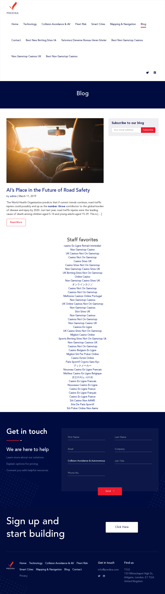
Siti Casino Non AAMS (82, 400)
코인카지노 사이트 (82, 377)
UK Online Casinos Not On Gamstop (82, 304)
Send (109, 491)
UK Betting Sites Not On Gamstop (82, 273)
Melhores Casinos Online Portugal (82, 296)
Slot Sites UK (82, 311)
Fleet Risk (81, 24)
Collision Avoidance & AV (56, 24)
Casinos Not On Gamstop (82, 292)
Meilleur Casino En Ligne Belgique (82, 373)
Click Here (122, 527)
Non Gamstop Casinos (82, 300)
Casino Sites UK (83, 261)
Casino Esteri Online (82, 358)
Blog (143, 24)
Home (14, 24)
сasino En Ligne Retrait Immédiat (82, 246)
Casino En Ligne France (82, 389)
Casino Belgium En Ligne (82, 350)
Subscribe (148, 130)
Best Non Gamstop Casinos (127, 40)
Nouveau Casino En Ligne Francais (82, 369)
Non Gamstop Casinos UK (26, 56)
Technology (30, 24)
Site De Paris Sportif (82, 404)
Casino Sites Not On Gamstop (82, 265)
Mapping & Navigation (123, 24)
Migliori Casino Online (82, 335)
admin (13, 196)
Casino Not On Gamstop (82, 257)
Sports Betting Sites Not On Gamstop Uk (83, 339)
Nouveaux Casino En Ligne (82, 385)
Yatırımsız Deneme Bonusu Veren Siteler (84, 40)
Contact (16, 40)
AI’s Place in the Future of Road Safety (48, 190)
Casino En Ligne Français (82, 393)
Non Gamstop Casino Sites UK (82, 269)
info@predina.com (108, 570)
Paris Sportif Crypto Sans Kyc (82, 362)
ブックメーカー (82, 366)
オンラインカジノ (82, 284)
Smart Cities (98, 24)
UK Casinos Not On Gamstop (82, 253)
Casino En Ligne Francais (82, 381)
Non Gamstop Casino (82, 250)
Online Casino (82, 277)
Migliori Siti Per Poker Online (82, 354)
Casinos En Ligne (82, 327)
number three (56, 206)
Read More (16, 222)
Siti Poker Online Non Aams (82, 408)
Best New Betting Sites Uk (41, 40)
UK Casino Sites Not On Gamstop (82, 331)
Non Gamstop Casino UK (82, 323)
